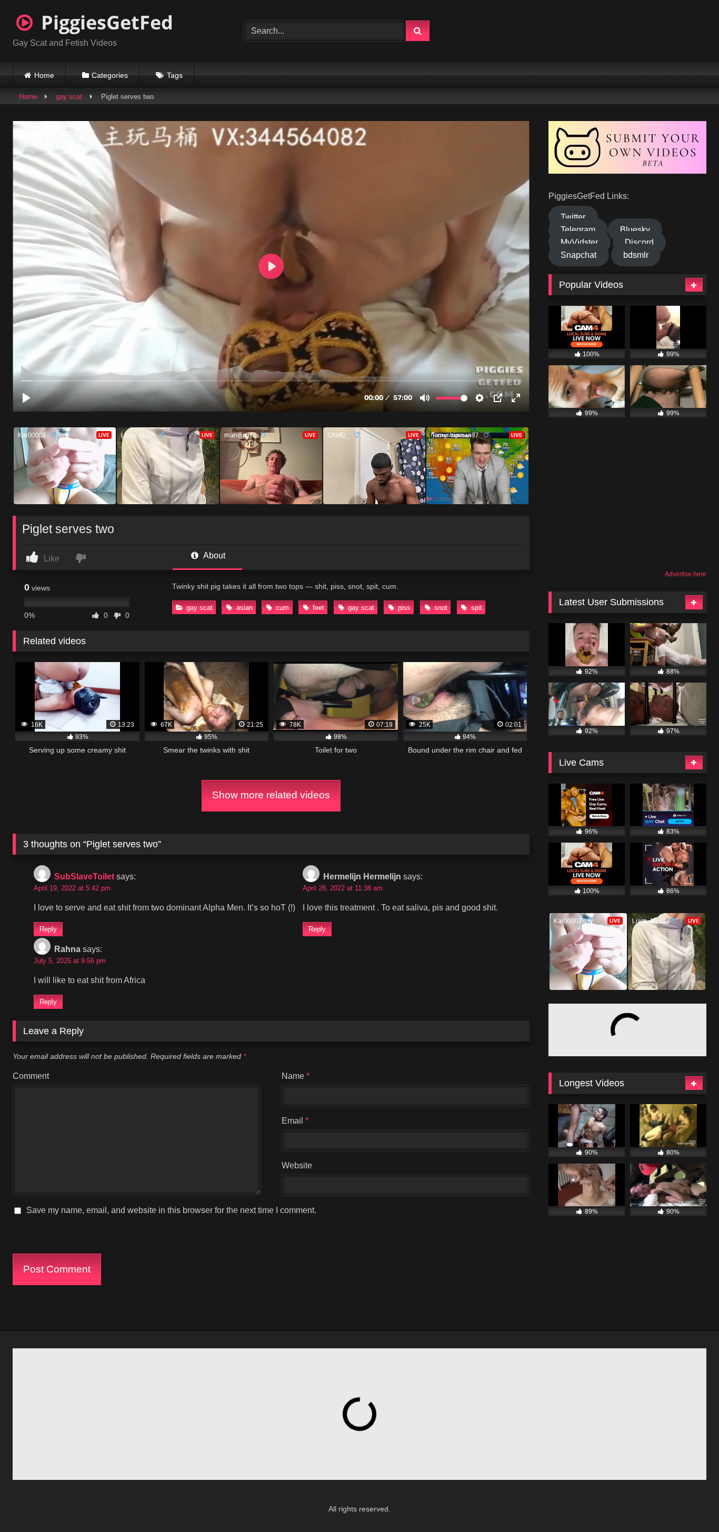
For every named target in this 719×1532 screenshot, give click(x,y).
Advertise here (685, 574)
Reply (48, 929)
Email (295, 1120)
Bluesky (635, 229)
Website (297, 1165)
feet (318, 608)
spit (476, 608)
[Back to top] (685, 1500)
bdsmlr (635, 255)
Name (295, 1076)
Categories (110, 75)
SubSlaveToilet (84, 876)
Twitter (573, 217)
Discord (639, 242)
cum (282, 608)
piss (404, 608)
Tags (175, 75)
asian (244, 608)
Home (44, 75)
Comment (31, 1076)
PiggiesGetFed (104, 22)
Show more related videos (271, 794)
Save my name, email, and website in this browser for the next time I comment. (171, 1210)
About (213, 555)
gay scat (69, 97)
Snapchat (578, 255)
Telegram (578, 229)
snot (440, 608)
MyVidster (579, 242)
